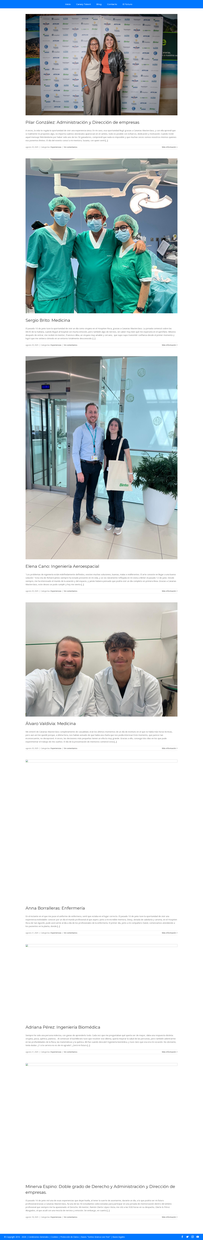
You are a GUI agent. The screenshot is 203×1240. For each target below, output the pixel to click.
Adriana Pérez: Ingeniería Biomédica (63, 1027)
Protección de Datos (69, 1237)
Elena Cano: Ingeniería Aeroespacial (62, 566)
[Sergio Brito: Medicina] (101, 235)
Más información (169, 147)
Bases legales (119, 1237)
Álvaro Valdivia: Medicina (51, 723)
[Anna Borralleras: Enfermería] (101, 830)
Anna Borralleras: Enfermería (55, 908)
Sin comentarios (70, 147)
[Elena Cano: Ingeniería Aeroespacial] (101, 457)
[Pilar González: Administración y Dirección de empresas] (101, 64)
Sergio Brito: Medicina (48, 320)
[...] (106, 140)
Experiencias (56, 147)
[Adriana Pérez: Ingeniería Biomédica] (101, 982)
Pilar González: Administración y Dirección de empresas (82, 122)
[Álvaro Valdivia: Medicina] (101, 659)
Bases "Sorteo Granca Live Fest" (95, 1237)
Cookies (54, 1237)
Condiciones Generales (38, 1237)
